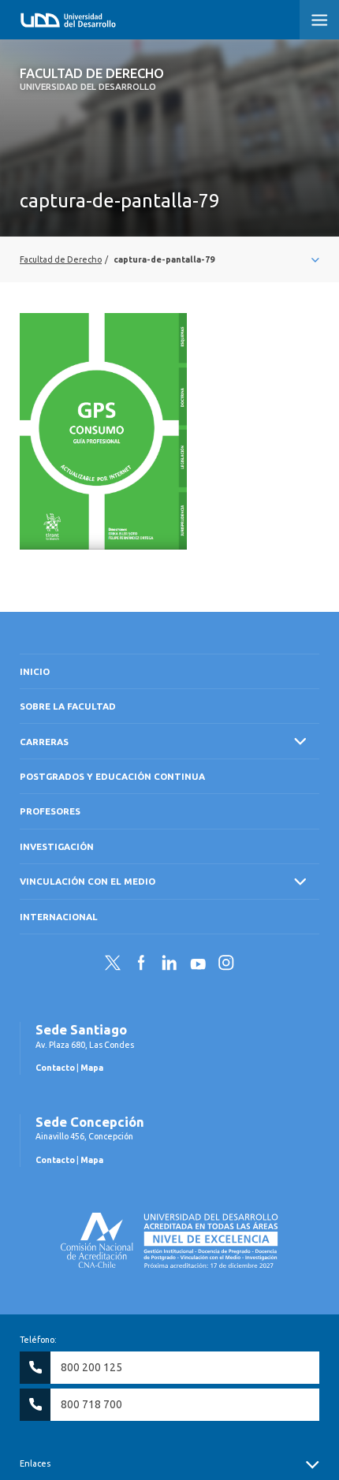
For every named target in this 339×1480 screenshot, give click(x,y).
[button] (319, 19)
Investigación (57, 846)
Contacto (55, 1067)
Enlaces (35, 1463)
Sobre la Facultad (68, 706)
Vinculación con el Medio (87, 881)
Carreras (44, 741)
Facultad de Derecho (92, 78)
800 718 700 (91, 1404)
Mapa (91, 1067)
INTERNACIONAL (59, 916)
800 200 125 (91, 1367)
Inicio (35, 671)
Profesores (50, 811)
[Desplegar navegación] (169, 259)
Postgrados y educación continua (112, 776)
